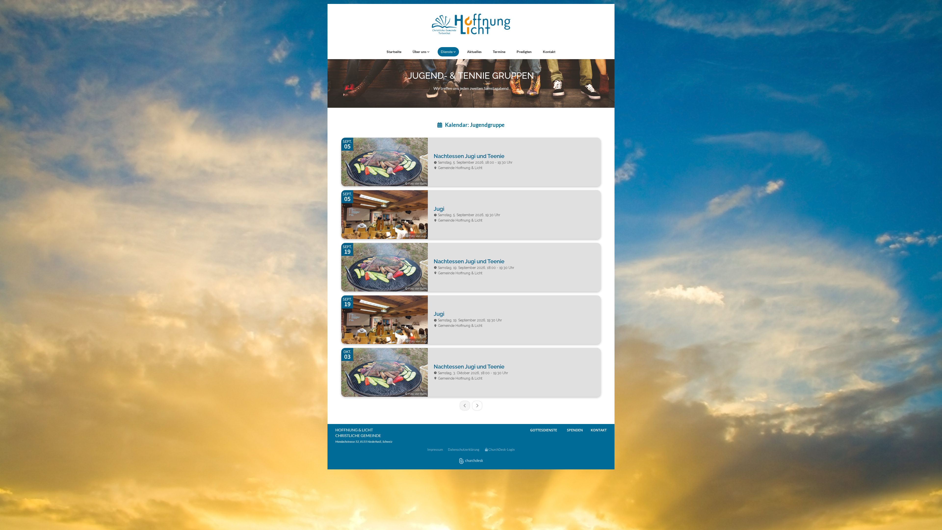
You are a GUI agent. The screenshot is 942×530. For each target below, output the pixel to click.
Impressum (435, 449)
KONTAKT (599, 430)
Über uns (420, 52)
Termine (499, 52)
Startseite (394, 52)
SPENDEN (575, 430)
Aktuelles (474, 52)
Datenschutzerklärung (463, 449)
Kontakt (549, 52)
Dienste (447, 52)
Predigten (524, 52)
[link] (421, 51)
